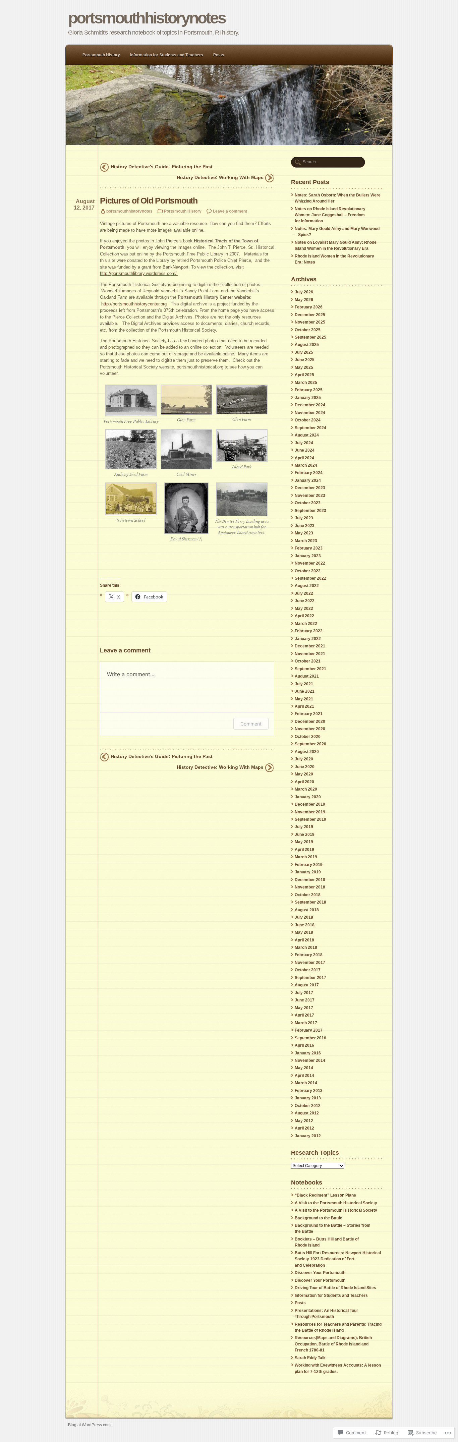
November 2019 (310, 812)
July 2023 (304, 518)
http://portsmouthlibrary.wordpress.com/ (139, 273)
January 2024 (308, 480)
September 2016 (310, 1038)
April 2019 (304, 849)
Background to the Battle (318, 1218)
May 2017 (304, 1007)
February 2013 (309, 1090)
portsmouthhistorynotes (147, 18)
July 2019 (304, 826)
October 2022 (308, 571)
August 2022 (307, 585)
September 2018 (310, 902)
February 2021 (309, 713)
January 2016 (308, 1053)
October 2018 (308, 894)
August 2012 (307, 1113)
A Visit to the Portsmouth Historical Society (336, 1203)
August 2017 (307, 985)
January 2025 (308, 397)
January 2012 (308, 1136)
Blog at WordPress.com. (90, 1425)
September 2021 (310, 669)
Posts (218, 55)
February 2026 (309, 307)
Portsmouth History (101, 55)
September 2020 (310, 744)
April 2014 (304, 1075)
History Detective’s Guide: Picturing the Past (162, 166)
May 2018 (304, 932)
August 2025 (307, 344)
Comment (251, 724)
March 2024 (306, 465)
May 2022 (304, 608)
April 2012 (304, 1128)
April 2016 (304, 1045)
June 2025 (304, 359)
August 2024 (307, 435)
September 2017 (310, 977)
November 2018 (310, 887)
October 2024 (308, 420)
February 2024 (309, 472)
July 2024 (304, 443)
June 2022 (304, 600)
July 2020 (304, 759)
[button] (131, 405)
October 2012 (308, 1105)
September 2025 (310, 337)
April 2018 (304, 940)
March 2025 (306, 382)
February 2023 (309, 548)
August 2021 (307, 676)
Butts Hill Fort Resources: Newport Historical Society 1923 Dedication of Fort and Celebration (338, 1259)
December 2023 (310, 487)
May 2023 (304, 533)
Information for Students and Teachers (166, 55)
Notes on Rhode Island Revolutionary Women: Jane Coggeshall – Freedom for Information (330, 215)
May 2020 (304, 774)
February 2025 (309, 390)
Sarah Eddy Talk (310, 1358)
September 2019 (310, 819)
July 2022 (304, 593)
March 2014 (306, 1083)
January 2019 (308, 872)
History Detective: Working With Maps (220, 177)
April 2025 (304, 374)
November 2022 (310, 563)
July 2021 (304, 684)
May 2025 (304, 367)
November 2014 (310, 1060)
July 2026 (304, 292)
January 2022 (308, 638)
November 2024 (310, 412)
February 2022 (309, 631)
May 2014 (304, 1067)
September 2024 (310, 427)
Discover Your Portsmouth (320, 1272)
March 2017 (306, 1023)
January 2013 (308, 1098)
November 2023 (310, 495)
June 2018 (304, 925)
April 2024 (304, 458)
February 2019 (309, 864)
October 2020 (308, 736)
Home (229, 105)
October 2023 (308, 503)
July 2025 (304, 352)
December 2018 (310, 879)
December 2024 (310, 405)
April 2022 (304, 616)
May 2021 (304, 699)
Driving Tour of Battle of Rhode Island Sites (335, 1287)
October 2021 (308, 661)
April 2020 (304, 782)
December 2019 (310, 804)
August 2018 (307, 910)
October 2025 (308, 330)
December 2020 (310, 721)
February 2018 (309, 955)
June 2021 (304, 691)
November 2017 (310, 962)
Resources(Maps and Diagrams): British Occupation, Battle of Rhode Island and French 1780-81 (333, 1343)
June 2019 (304, 834)
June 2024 (304, 450)
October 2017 (308, 970)
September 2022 (310, 578)
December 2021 (310, 646)
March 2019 (306, 857)
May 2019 (304, 842)
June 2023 (304, 525)
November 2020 (310, 729)
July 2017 (304, 992)
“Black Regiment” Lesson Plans (325, 1195)
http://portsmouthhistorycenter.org (134, 303)
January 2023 (308, 556)
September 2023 (310, 510)
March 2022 (306, 623)
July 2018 (304, 917)
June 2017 (304, 1000)
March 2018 (306, 947)
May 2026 (304, 299)
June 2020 (304, 766)
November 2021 (310, 653)
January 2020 (308, 797)
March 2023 (306, 540)
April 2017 (304, 1015)
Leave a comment (230, 211)
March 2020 (306, 789)
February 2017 (309, 1030)
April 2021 (304, 706)
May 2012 (304, 1120)
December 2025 (310, 314)
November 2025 (310, 322)
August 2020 (307, 751)
